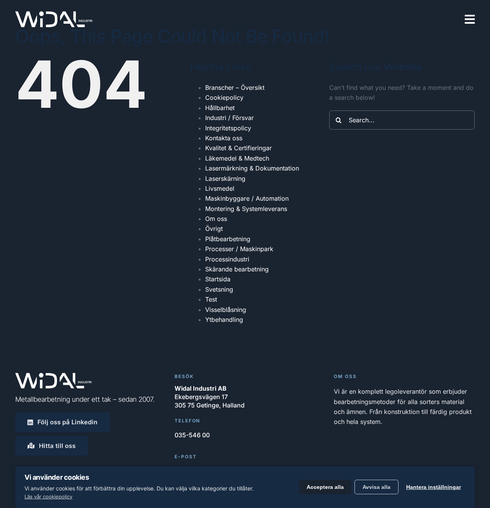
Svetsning (219, 289)
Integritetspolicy (228, 128)
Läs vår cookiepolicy (48, 496)
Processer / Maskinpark (239, 249)
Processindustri (227, 259)
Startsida (217, 279)
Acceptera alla (325, 487)
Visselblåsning (225, 309)
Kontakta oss (223, 138)
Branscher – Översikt (235, 87)
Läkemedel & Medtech (237, 158)
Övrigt (214, 228)
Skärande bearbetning (237, 269)
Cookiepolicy (224, 97)
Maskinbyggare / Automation (247, 198)
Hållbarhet (220, 108)
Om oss (216, 218)
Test (211, 299)
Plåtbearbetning (227, 239)
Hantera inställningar (433, 487)
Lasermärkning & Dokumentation (252, 168)
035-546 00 (192, 435)
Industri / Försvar (229, 118)
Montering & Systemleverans (246, 209)
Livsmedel (219, 188)
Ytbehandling (224, 319)
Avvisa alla (376, 487)
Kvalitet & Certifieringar (238, 148)
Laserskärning (225, 178)
